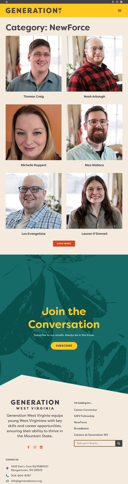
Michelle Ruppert (33, 165)
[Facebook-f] (113, 2)
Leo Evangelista (34, 234)
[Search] (118, 443)
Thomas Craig (34, 97)
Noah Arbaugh (94, 97)
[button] (7, 2)
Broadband (81, 428)
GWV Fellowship (84, 416)
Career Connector (85, 410)
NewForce (80, 422)
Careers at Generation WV (91, 435)
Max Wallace (94, 165)
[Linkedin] (121, 2)
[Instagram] (117, 2)
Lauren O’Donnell (94, 234)
